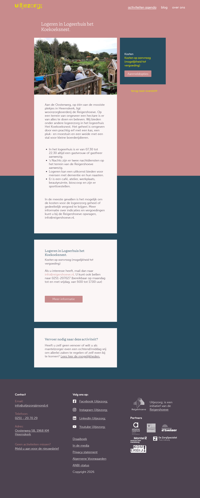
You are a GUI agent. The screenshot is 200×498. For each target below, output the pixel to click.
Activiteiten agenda (142, 7)
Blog (164, 7)
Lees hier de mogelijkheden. (80, 356)
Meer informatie (63, 299)
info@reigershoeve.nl (59, 274)
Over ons (178, 7)
